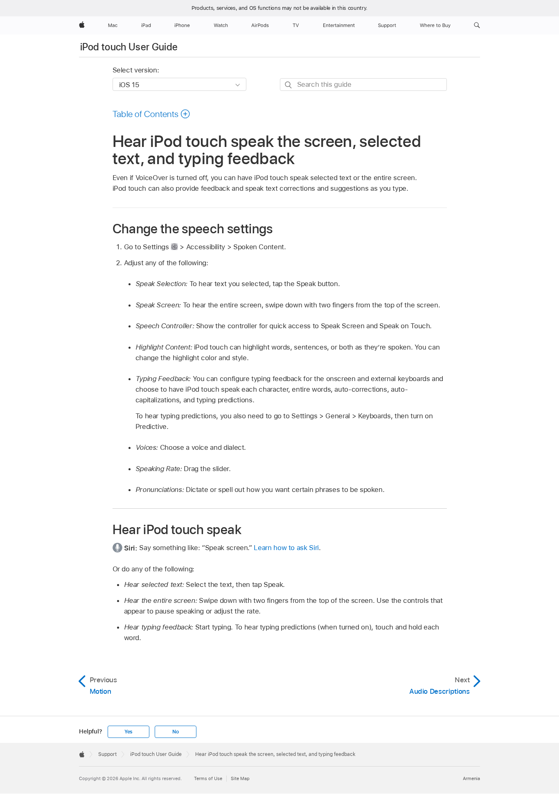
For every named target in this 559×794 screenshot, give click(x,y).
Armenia (471, 778)
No (175, 732)
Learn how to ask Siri (286, 548)
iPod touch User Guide (129, 47)
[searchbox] (363, 84)
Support (107, 754)
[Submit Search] (288, 85)
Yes (128, 732)
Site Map (240, 778)
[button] (477, 25)
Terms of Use (208, 778)
